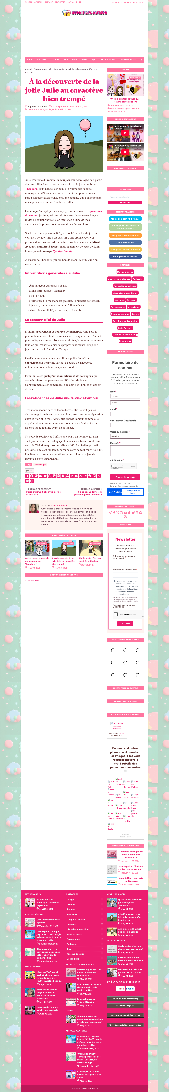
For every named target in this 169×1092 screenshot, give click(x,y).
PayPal (70, 2)
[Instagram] (125, 1)
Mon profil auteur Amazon (125, 249)
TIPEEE (78, 2)
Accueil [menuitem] (30, 60)
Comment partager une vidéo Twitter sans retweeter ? (131, 854)
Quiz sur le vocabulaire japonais (48, 921)
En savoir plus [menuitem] (127, 60)
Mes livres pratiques (119, 279)
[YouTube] (128, 1)
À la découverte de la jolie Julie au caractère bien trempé (63, 561)
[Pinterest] (139, 1)
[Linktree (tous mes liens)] (113, 1)
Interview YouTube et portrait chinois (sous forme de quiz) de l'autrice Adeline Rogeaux (49, 976)
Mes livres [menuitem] (41, 60)
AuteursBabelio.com (125, 835)
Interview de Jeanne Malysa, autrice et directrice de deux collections (46, 994)
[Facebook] (111, 981)
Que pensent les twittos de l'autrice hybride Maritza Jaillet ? (89, 987)
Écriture (131, 300)
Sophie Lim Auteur (37, 106)
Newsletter (60, 2)
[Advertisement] (84, 34)
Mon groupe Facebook (125, 256)
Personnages (40, 69)
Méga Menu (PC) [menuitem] (108, 60)
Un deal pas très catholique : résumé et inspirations (125, 100)
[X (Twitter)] (122, 1)
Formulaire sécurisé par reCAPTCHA (124, 606)
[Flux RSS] (142, 1)
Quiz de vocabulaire (124, 334)
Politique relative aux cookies (125, 1025)
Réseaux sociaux (120, 314)
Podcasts (138, 279)
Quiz (85, 948)
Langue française (84, 919)
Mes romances (125, 272)
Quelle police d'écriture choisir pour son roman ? (131, 868)
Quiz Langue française (125, 321)
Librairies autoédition (125, 293)
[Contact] (116, 1)
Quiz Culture (125, 328)
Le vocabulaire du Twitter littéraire (86, 1000)
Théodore (31, 188)
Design (135, 314)
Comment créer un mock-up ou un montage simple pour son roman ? (90, 1019)
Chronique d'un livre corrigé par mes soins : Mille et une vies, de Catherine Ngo (48, 953)
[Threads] (136, 1)
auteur (121, 733)
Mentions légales (125, 1005)
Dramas (123, 341)
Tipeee (120, 988)
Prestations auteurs (125, 286)
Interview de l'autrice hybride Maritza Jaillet (47, 1009)
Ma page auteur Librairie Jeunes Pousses (126, 227)
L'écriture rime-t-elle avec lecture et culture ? (130, 959)
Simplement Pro (125, 242)
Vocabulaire (85, 958)
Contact (49, 2)
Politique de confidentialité (125, 1015)
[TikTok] (131, 1)
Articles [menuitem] (55, 60)
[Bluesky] (134, 1)
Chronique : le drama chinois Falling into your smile (89, 1074)
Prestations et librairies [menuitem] (75, 60)
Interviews (133, 307)
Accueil (28, 2)
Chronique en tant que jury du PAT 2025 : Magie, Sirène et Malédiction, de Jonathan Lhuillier (48, 936)
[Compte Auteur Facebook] (119, 1)
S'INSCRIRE (125, 624)
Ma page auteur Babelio (125, 235)
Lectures (119, 300)
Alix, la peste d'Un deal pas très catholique (90, 560)
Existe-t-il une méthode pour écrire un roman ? (130, 971)
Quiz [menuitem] (94, 60)
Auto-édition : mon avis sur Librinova (131, 879)
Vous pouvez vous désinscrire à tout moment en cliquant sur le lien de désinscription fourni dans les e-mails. (125, 599)
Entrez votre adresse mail (124, 570)
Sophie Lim (116, 726)
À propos (38, 2)
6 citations (117, 729)
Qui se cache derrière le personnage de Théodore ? (37, 561)
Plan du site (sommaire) (125, 998)
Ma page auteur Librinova (125, 218)
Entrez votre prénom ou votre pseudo (124, 557)
